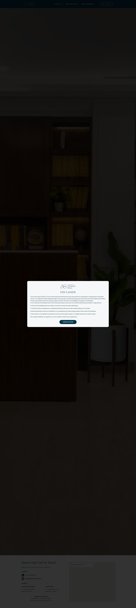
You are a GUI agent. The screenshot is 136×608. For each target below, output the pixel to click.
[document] (68, 304)
